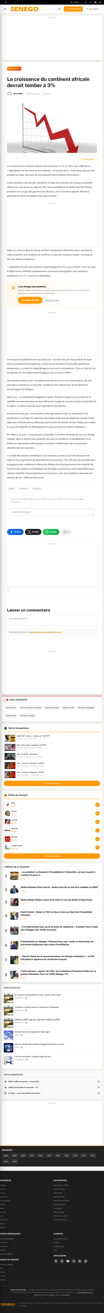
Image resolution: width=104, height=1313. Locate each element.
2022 (40, 1155)
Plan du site (38, 1295)
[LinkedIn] (79, 1261)
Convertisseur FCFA (61, 1185)
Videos (2, 1223)
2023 (32, 1155)
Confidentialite (59, 1246)
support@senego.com (85, 1292)
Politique (3, 1185)
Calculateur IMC (59, 1204)
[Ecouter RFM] (97, 805)
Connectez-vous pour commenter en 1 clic (45, 632)
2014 (14, 1161)
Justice (2, 1193)
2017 (84, 1155)
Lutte (2, 1216)
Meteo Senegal (59, 1189)
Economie (3, 1197)
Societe (3, 1189)
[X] (62, 1261)
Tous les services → (61, 1220)
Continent (23, 488)
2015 (6, 1161)
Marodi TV (4, 1242)
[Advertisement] (52, 39)
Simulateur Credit (60, 1216)
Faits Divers (4, 1220)
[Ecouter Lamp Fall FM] (97, 847)
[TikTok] (100, 2)
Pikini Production (6, 1254)
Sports (2, 1208)
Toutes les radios (52, 856)
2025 (14, 1155)
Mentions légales (49, 1295)
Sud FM (2, 1276)
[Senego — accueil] (25, 9)
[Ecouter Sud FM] (97, 822)
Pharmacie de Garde (61, 1200)
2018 (75, 1155)
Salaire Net (58, 1193)
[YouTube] (95, 2)
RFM (1, 1268)
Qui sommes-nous (60, 1239)
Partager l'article (52, 300)
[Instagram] (74, 1261)
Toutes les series (52, 783)
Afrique (2, 1227)
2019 (66, 1155)
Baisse (11, 488)
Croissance (36, 488)
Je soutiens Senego (30, 300)
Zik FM (2, 1272)
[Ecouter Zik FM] (97, 813)
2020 (58, 1155)
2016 (92, 1155)
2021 (49, 1155)
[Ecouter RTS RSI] (97, 839)
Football (3, 1212)
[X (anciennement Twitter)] (90, 2)
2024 (23, 1155)
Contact (56, 1242)
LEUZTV (3, 1250)
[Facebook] (85, 2)
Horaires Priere (59, 1197)
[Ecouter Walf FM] (97, 830)
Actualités (14, 68)
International (5, 1200)
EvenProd (3, 1246)
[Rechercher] (59, 9)
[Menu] (5, 9)
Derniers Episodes (7, 1239)
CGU (55, 1250)
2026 (6, 1155)
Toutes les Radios (6, 1264)
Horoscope (58, 1208)
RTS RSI (2, 1280)
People (2, 1204)
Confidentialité (64, 1295)
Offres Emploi (59, 1212)
